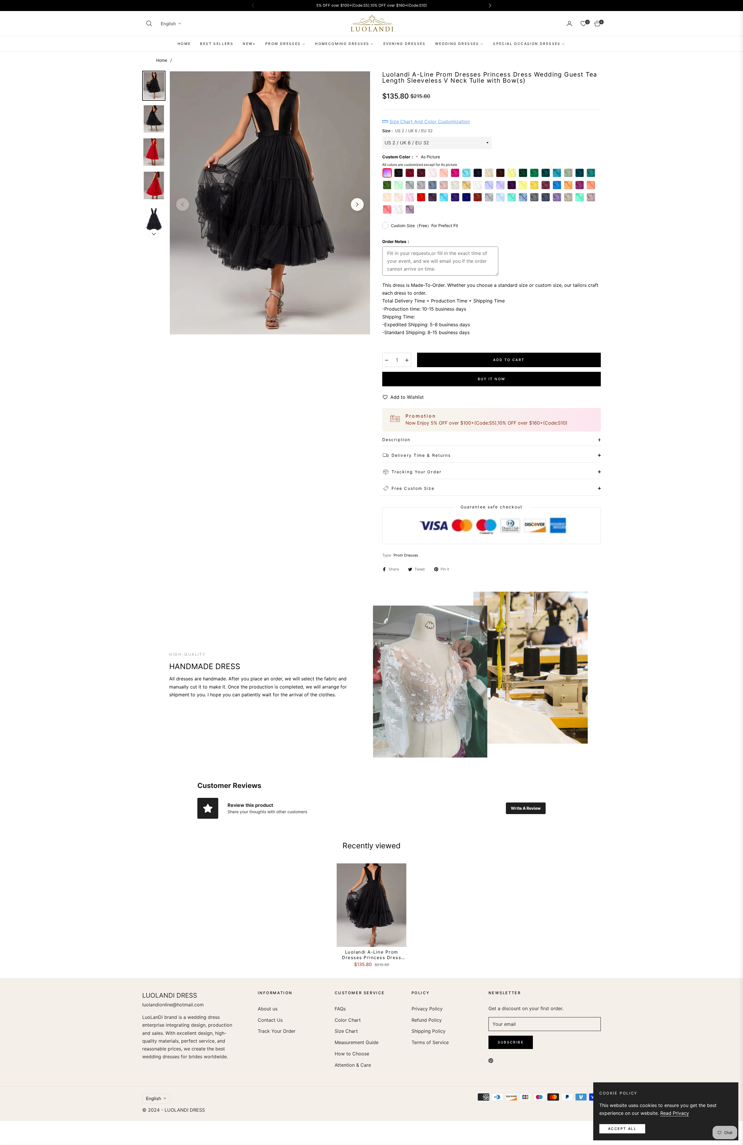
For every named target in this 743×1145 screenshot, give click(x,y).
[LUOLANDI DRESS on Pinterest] (490, 1060)
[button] (149, 23)
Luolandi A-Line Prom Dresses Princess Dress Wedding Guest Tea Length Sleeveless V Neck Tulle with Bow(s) (372, 955)
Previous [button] (182, 204)
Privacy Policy (427, 1009)
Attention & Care (353, 1065)
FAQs (340, 1009)
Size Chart (346, 1031)
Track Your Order (276, 1031)
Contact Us (270, 1020)
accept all (622, 1128)
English (168, 23)
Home (161, 60)
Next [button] (357, 204)
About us (267, 1009)
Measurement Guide (356, 1042)
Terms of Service (430, 1042)
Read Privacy (674, 1113)
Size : (407, 130)
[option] (270, 203)
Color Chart (348, 1020)
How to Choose (352, 1054)
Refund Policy (427, 1020)
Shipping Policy (429, 1031)
